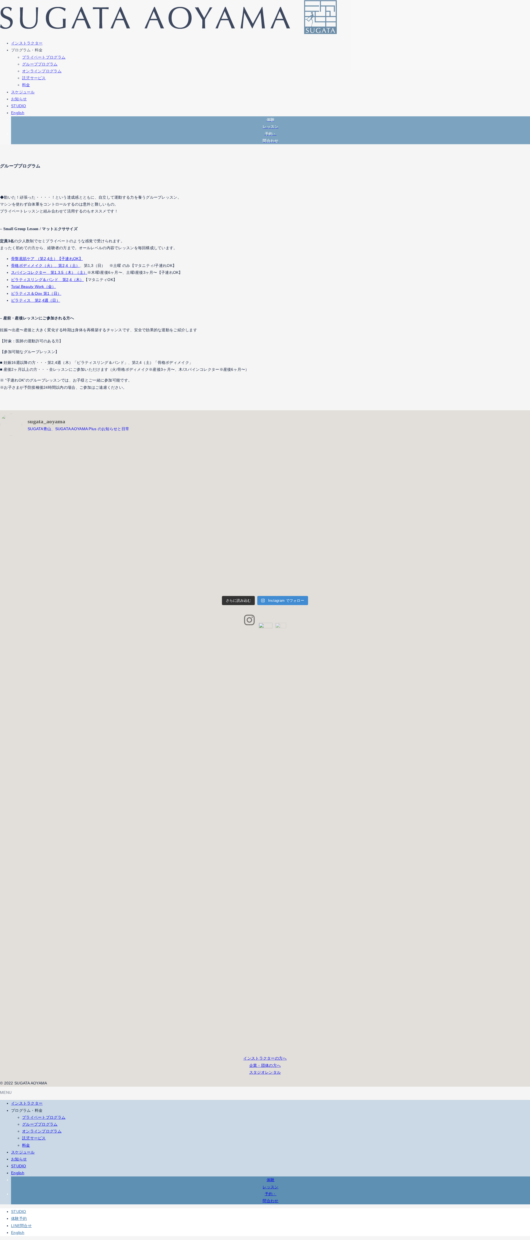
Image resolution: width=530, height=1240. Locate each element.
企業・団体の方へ (265, 1065)
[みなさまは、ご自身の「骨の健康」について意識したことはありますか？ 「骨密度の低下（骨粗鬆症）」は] (65, 554)
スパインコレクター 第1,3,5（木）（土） (49, 272)
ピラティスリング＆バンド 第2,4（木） (47, 279)
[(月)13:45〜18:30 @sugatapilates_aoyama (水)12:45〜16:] (331, 554)
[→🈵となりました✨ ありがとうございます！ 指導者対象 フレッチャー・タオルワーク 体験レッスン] (198, 479)
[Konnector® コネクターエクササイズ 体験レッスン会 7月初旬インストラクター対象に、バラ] (331, 479)
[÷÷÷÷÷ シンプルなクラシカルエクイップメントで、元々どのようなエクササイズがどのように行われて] (198, 554)
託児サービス (34, 78)
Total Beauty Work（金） (33, 286)
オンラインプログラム (42, 71)
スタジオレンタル (265, 1072)
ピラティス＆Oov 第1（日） (36, 293)
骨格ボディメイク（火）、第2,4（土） (45, 265)
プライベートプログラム (43, 57)
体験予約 (19, 1218)
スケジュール (23, 1152)
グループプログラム (40, 64)
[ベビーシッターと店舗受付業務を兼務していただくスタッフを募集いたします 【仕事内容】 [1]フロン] (65, 479)
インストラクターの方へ (265, 1058)
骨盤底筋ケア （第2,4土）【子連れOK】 (47, 258)
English (17, 1173)
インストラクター (27, 1103)
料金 (26, 85)
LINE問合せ (21, 1225)
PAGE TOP (513, 1198)
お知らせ (19, 1159)
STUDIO (18, 1166)
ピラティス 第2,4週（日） (35, 300)
